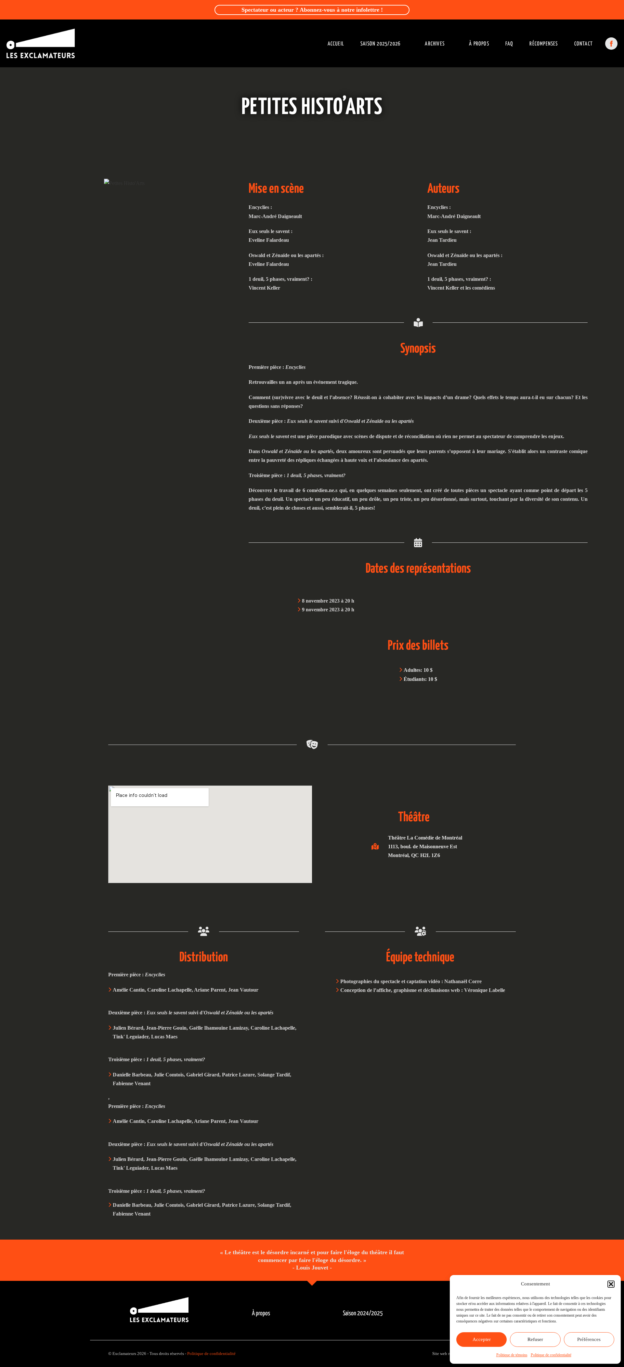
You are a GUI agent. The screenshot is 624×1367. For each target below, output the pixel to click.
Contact (583, 44)
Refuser (535, 1339)
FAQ (509, 44)
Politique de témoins (511, 1355)
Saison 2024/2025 (363, 1313)
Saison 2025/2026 (380, 44)
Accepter (482, 1339)
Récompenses (543, 44)
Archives (435, 44)
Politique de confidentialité (551, 1355)
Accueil (336, 44)
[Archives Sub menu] (453, 43)
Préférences (589, 1339)
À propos (479, 44)
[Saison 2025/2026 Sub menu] (409, 43)
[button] (611, 1284)
